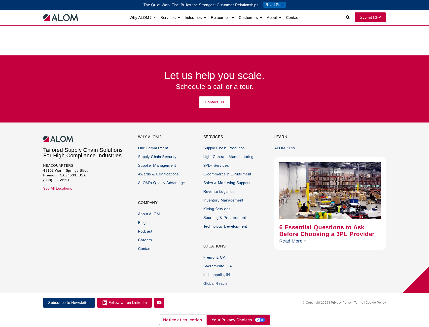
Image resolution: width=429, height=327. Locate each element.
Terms (358, 302)
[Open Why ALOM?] (154, 17)
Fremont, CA (214, 257)
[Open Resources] (233, 17)
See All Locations (57, 188)
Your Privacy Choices (232, 319)
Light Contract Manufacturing (228, 157)
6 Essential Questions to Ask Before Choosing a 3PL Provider (327, 230)
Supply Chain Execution (224, 148)
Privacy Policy (341, 302)
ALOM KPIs (284, 148)
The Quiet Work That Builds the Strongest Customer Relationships (201, 5)
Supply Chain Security (157, 157)
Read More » (293, 241)
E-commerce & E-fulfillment (227, 174)
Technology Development (225, 226)
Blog (142, 222)
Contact (145, 248)
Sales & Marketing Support (226, 183)
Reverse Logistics (219, 191)
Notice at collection (182, 319)
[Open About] (280, 17)
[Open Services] (179, 17)
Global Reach (215, 283)
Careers (145, 240)
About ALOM (149, 214)
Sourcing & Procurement (224, 217)
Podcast (145, 231)
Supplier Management (157, 165)
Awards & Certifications (158, 174)
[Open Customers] (261, 17)
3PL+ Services (216, 165)
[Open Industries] (205, 17)
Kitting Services (217, 209)
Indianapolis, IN (216, 275)
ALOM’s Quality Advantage (161, 183)
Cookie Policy (376, 302)
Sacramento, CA (217, 266)
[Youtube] (159, 303)
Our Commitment (153, 148)
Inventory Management (223, 200)
